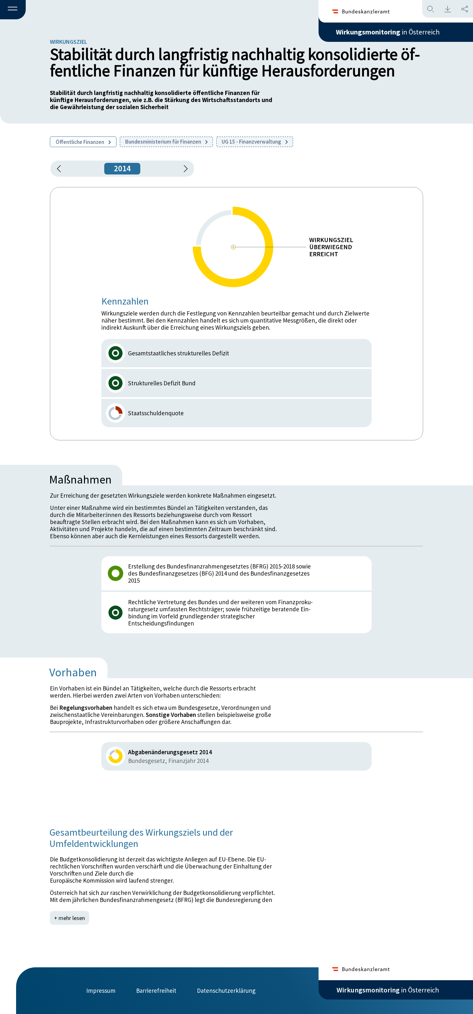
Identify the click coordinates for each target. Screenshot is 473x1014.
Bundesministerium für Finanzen (163, 141)
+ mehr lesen (69, 918)
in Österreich (388, 31)
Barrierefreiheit (156, 990)
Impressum (101, 990)
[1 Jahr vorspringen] (183, 169)
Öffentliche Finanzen (80, 142)
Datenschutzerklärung (226, 990)
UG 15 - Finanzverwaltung (252, 141)
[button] (13, 10)
